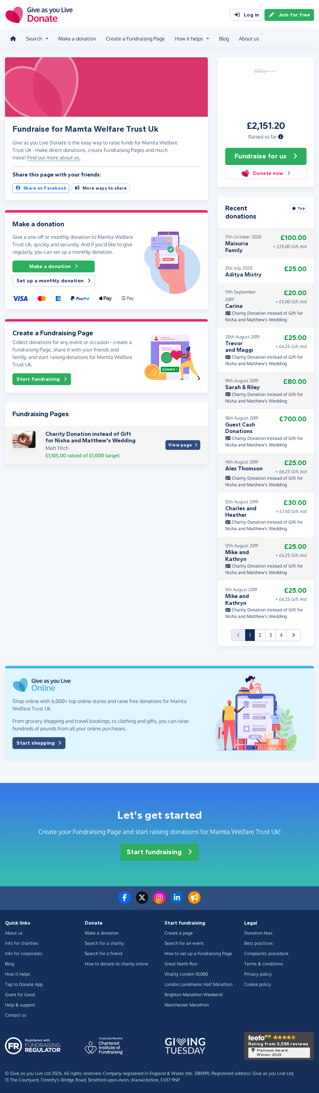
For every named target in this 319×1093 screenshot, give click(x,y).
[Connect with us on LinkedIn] (177, 901)
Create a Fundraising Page (135, 38)
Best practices (258, 943)
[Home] (13, 38)
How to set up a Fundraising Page (198, 953)
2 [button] (260, 635)
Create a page (178, 932)
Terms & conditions (263, 963)
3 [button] (270, 635)
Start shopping (36, 743)
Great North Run (180, 963)
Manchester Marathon (186, 1004)
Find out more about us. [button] (53, 157)
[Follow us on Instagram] (159, 901)
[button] (280, 137)
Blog (224, 38)
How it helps (17, 974)
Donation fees (258, 932)
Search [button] (34, 38)
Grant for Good (20, 994)
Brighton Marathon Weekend (193, 994)
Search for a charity (104, 943)
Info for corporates (23, 953)
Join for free (294, 15)
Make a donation (77, 38)
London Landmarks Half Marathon (198, 984)
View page (180, 445)
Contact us (15, 1015)
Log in (251, 15)
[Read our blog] (194, 901)
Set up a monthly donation (50, 281)
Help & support (20, 1004)
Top (301, 208)
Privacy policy (258, 974)
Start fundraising (38, 379)
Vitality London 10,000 (186, 974)
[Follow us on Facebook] (124, 901)
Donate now (268, 173)
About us (249, 38)
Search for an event (184, 943)
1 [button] (252, 635)
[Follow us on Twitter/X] (142, 901)
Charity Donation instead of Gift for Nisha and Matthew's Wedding (90, 437)
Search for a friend (103, 953)
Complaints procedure (266, 953)
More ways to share (105, 188)
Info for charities (21, 943)
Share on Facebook (45, 188)
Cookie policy (257, 984)
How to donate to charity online (116, 963)
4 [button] (281, 635)
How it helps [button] (189, 38)
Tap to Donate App (24, 984)
